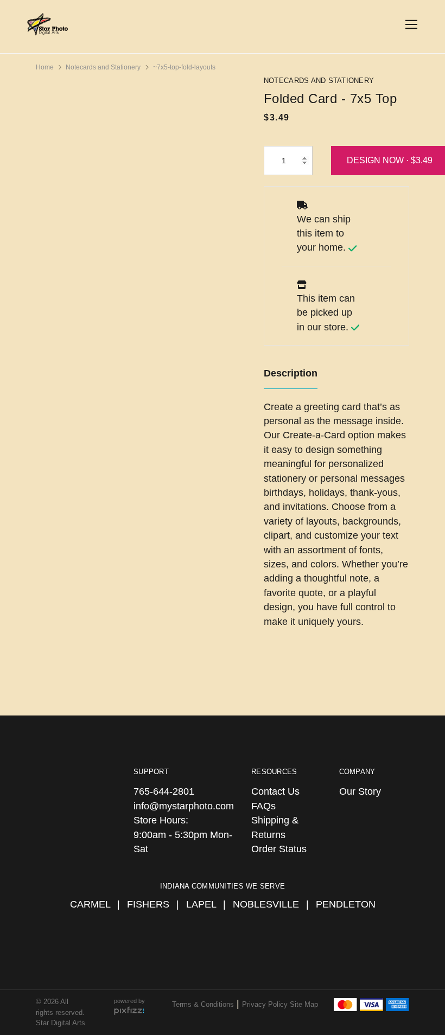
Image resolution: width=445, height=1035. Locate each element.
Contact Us (275, 791)
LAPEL (201, 904)
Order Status (279, 849)
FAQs (263, 806)
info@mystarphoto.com (184, 806)
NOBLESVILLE (266, 904)
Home (45, 67)
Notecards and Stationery (103, 67)
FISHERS (148, 904)
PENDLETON (346, 904)
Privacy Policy (266, 1004)
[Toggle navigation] (409, 25)
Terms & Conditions (203, 1004)
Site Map (304, 1004)
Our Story (360, 791)
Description (290, 373)
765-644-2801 (164, 791)
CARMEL (90, 904)
